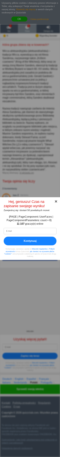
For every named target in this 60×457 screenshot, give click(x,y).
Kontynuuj (30, 240)
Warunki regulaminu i (40, 249)
